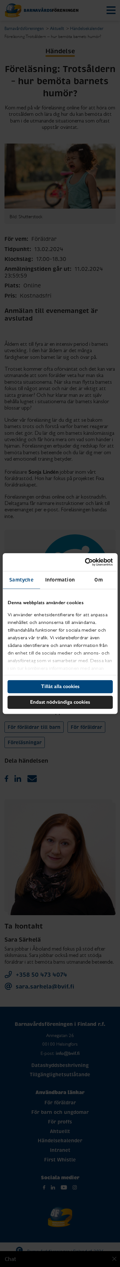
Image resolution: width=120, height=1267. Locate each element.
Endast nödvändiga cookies (60, 702)
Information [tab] (60, 580)
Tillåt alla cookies (60, 686)
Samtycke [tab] (21, 580)
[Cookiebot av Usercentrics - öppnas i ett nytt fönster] (85, 562)
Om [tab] (98, 580)
